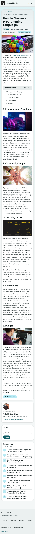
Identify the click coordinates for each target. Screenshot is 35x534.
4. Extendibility (11, 100)
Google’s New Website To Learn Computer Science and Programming (19, 456)
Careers (29, 521)
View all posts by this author (13, 420)
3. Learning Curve (12, 97)
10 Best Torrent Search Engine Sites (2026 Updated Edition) (19, 450)
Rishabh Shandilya (10, 32)
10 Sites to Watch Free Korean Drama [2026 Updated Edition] (17, 497)
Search (7, 437)
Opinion (6, 29)
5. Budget (9, 103)
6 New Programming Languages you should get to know (19, 471)
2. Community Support (14, 95)
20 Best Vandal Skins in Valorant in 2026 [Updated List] (19, 487)
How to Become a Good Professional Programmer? (19, 476)
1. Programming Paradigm (14, 92)
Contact (13, 521)
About (5, 521)
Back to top (4, 531)
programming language (19, 55)
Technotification (12, 3)
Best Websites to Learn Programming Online (15, 461)
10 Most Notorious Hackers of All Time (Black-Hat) (18, 482)
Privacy (21, 521)
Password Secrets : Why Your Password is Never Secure (17, 492)
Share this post (24, 32)
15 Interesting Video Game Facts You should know (19, 466)
